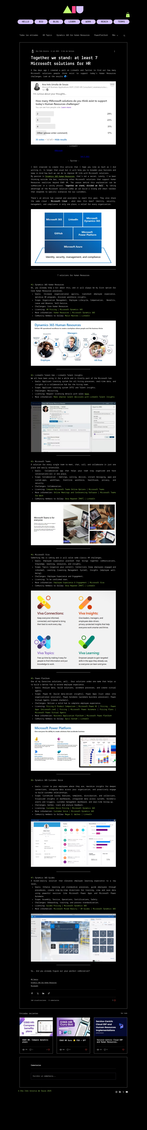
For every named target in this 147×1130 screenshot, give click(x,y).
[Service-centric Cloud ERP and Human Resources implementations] (110, 1027)
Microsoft (34, 986)
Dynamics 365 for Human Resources (73, 35)
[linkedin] (120, 1092)
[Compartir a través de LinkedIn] (43, 993)
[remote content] (73, 153)
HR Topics (47, 35)
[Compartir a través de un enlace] (49, 993)
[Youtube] (127, 1092)
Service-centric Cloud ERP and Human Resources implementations (110, 1041)
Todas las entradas (29, 35)
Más (113, 35)
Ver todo (124, 1013)
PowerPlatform (101, 35)
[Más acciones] (114, 51)
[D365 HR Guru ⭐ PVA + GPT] (73, 1027)
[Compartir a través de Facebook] (32, 993)
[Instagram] (116, 1092)
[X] (123, 1092)
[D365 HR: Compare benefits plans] (36, 1027)
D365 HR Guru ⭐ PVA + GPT (73, 1040)
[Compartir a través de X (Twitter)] (38, 993)
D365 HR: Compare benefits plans (35, 1041)
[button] (128, 14)
